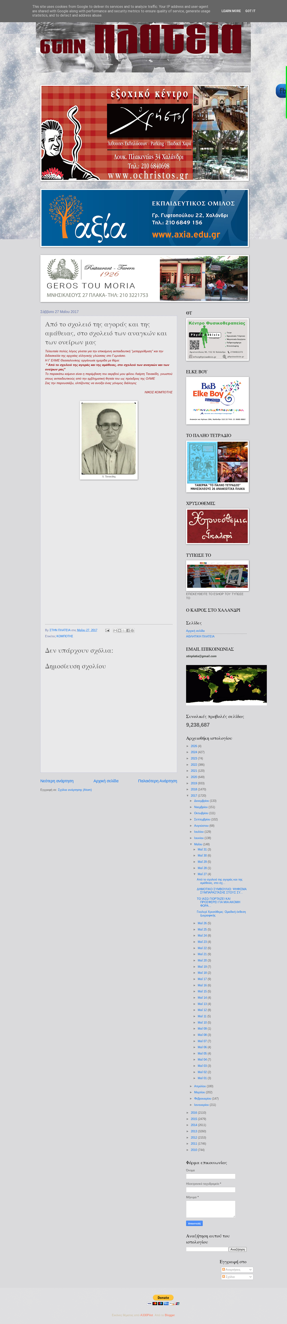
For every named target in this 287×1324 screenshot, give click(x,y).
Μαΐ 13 (203, 1004)
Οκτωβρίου (201, 813)
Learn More (231, 11)
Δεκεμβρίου (202, 800)
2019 (194, 783)
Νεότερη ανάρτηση (57, 781)
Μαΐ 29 (203, 861)
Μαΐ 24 (203, 935)
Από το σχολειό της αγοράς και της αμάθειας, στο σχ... (219, 881)
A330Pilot (146, 1315)
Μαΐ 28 (203, 868)
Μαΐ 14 (203, 997)
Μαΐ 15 (203, 991)
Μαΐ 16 (203, 985)
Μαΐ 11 (202, 1016)
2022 (194, 764)
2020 (194, 777)
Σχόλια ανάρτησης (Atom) (75, 789)
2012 (194, 1137)
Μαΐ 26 (203, 923)
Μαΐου (198, 844)
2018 (194, 789)
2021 (194, 770)
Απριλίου (200, 1086)
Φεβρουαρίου (203, 1098)
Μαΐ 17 (203, 979)
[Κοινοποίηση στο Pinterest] (132, 630)
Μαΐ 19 (203, 966)
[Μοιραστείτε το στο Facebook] (128, 630)
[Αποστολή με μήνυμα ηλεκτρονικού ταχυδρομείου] (115, 630)
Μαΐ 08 (203, 1035)
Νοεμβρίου (201, 807)
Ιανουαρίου (202, 1105)
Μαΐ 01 (203, 1078)
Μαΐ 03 (203, 1065)
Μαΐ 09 (203, 1028)
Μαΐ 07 (203, 1041)
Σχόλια (230, 1276)
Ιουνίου (199, 838)
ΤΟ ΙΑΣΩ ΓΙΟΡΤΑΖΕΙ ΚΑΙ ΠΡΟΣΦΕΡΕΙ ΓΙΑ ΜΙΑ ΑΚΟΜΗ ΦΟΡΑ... (218, 902)
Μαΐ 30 (203, 855)
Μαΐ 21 (203, 954)
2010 (194, 1150)
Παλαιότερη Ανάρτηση (157, 781)
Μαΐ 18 (203, 972)
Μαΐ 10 (203, 1022)
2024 (194, 752)
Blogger (169, 1315)
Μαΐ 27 (203, 874)
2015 (194, 1119)
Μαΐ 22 (203, 948)
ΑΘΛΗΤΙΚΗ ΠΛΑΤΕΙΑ (200, 636)
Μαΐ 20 (203, 960)
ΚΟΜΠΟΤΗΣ (65, 636)
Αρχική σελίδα (105, 781)
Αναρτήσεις (232, 1269)
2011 (194, 1143)
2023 (194, 758)
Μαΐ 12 (203, 1010)
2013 (194, 1131)
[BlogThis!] (119, 630)
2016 (194, 1112)
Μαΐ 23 (203, 942)
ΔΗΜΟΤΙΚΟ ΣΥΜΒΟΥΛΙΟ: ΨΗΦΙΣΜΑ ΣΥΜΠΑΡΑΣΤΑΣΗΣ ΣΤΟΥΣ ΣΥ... (221, 890)
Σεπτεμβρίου (202, 819)
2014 (194, 1125)
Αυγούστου (201, 825)
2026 (194, 746)
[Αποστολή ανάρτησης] (107, 630)
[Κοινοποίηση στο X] (124, 630)
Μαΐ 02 (203, 1072)
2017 (194, 795)
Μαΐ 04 (203, 1059)
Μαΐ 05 (203, 1053)
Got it (250, 11)
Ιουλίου (199, 831)
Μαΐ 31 (203, 849)
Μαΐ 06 (203, 1047)
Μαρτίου (200, 1092)
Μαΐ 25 (203, 929)
